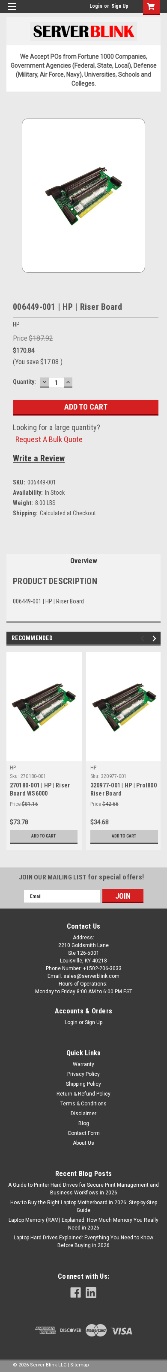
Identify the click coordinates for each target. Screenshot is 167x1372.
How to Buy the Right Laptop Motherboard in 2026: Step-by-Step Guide (83, 1206)
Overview (83, 561)
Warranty (83, 1064)
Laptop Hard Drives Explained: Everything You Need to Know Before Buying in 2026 (83, 1241)
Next (155, 639)
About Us (83, 1143)
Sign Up (119, 6)
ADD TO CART (43, 836)
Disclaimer (83, 1114)
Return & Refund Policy (83, 1094)
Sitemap (79, 1365)
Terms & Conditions (83, 1104)
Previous (143, 639)
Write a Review (39, 458)
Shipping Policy (83, 1084)
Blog (83, 1123)
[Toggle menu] (12, 12)
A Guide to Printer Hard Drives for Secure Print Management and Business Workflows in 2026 (83, 1189)
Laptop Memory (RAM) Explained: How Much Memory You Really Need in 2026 (83, 1224)
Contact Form (84, 1133)
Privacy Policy (83, 1074)
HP (13, 768)
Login (95, 6)
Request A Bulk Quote (49, 439)
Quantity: (24, 381)
